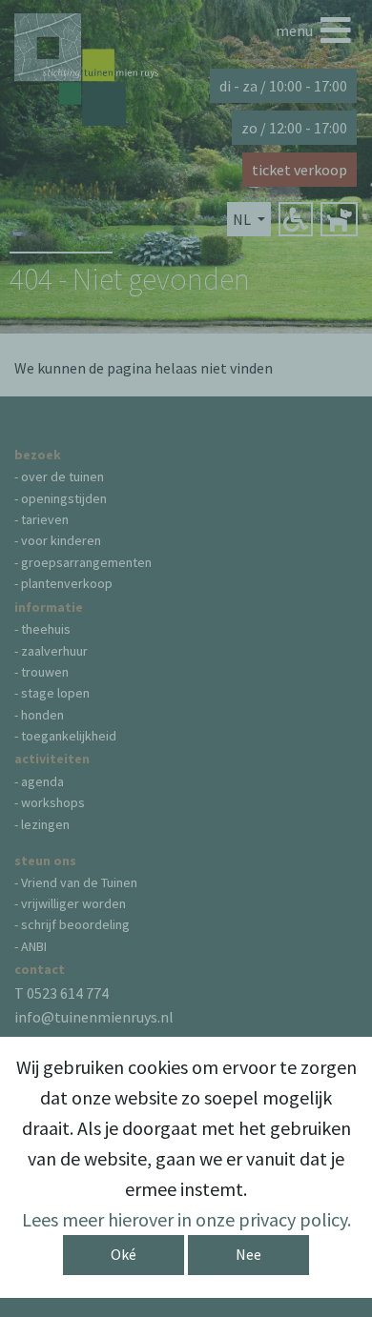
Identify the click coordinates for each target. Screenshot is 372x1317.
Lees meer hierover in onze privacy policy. (186, 1219)
